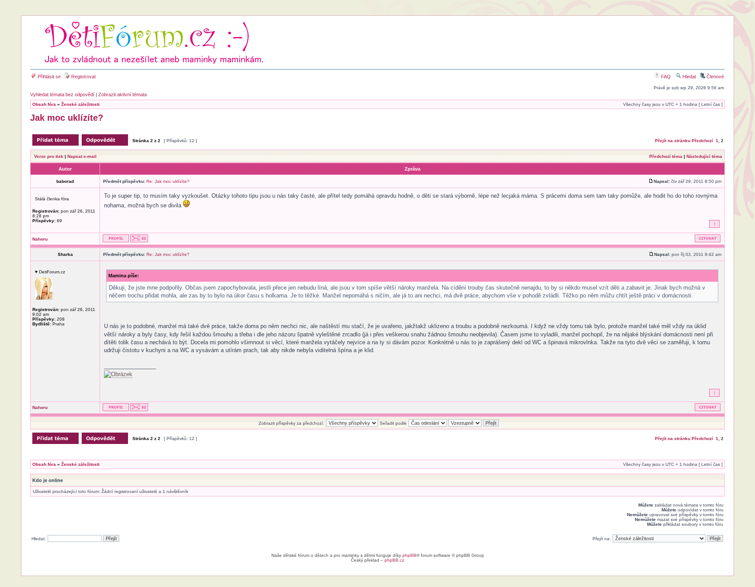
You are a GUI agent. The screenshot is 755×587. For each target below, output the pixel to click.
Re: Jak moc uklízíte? (168, 181)
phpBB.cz (394, 560)
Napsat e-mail (82, 156)
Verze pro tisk (48, 156)
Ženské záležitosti (80, 104)
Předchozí (702, 140)
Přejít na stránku (672, 140)
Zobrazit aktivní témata (122, 94)
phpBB (409, 555)
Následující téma (704, 156)
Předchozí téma (665, 156)
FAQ (665, 76)
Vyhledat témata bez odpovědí (62, 94)
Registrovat (83, 76)
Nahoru (40, 239)
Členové (714, 76)
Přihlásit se (48, 76)
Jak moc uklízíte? (66, 117)
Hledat (688, 76)
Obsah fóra (44, 104)
